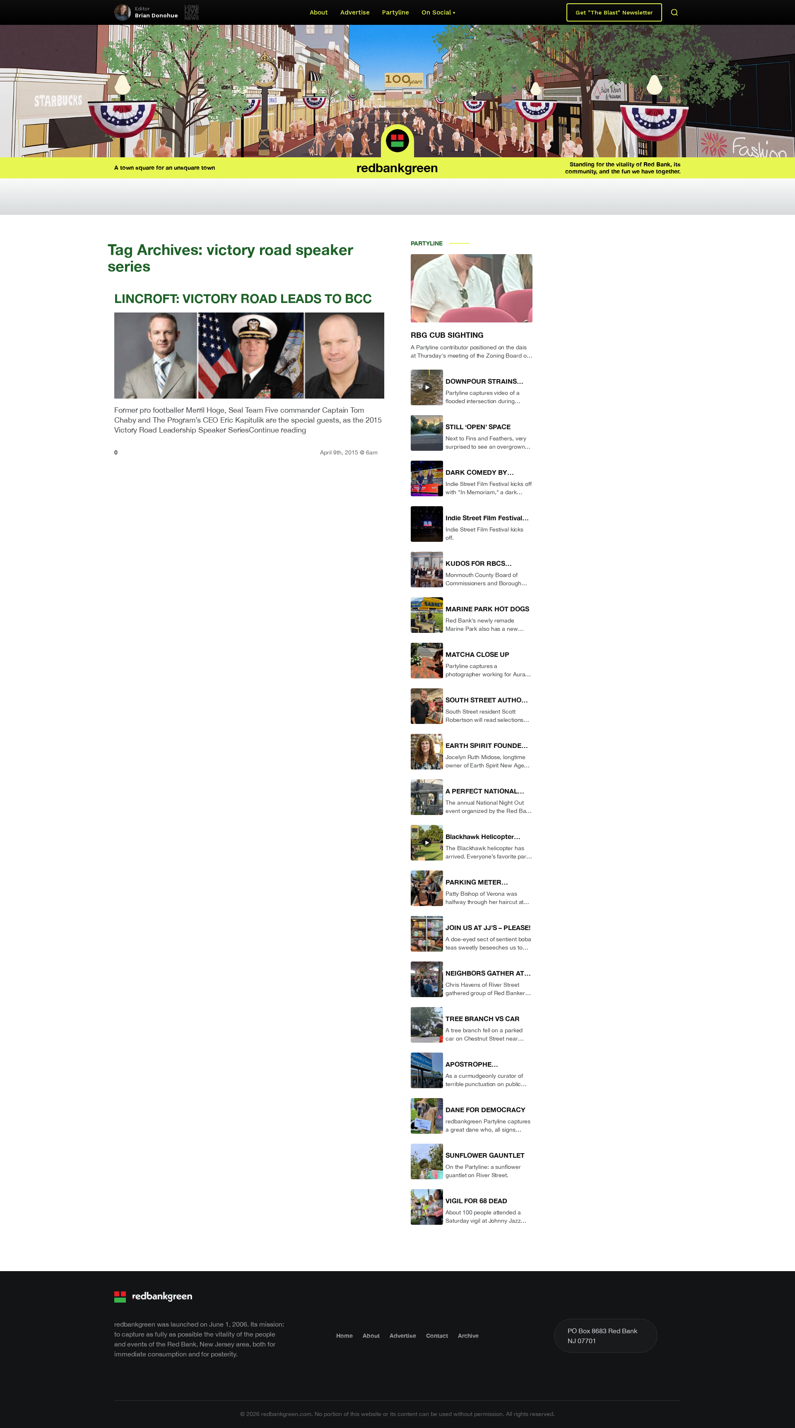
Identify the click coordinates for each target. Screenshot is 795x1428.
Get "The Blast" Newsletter (614, 12)
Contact (437, 1335)
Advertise (355, 12)
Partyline (395, 12)
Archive (468, 1335)
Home (344, 1335)
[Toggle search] (674, 12)
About (319, 12)
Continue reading (277, 430)
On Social (436, 12)
